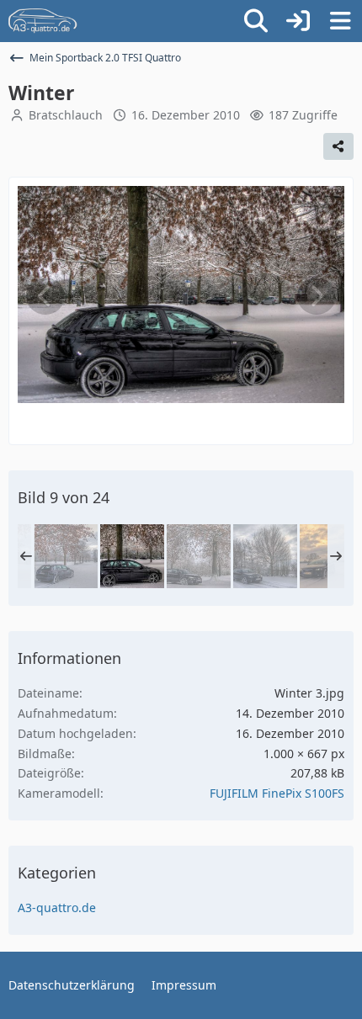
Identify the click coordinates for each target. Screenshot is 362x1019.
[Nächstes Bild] (316, 296)
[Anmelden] (298, 21)
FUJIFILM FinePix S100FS (277, 793)
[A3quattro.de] (43, 21)
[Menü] (340, 21)
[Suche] (256, 21)
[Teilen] (338, 146)
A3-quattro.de (57, 908)
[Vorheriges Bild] (45, 296)
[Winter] (66, 556)
